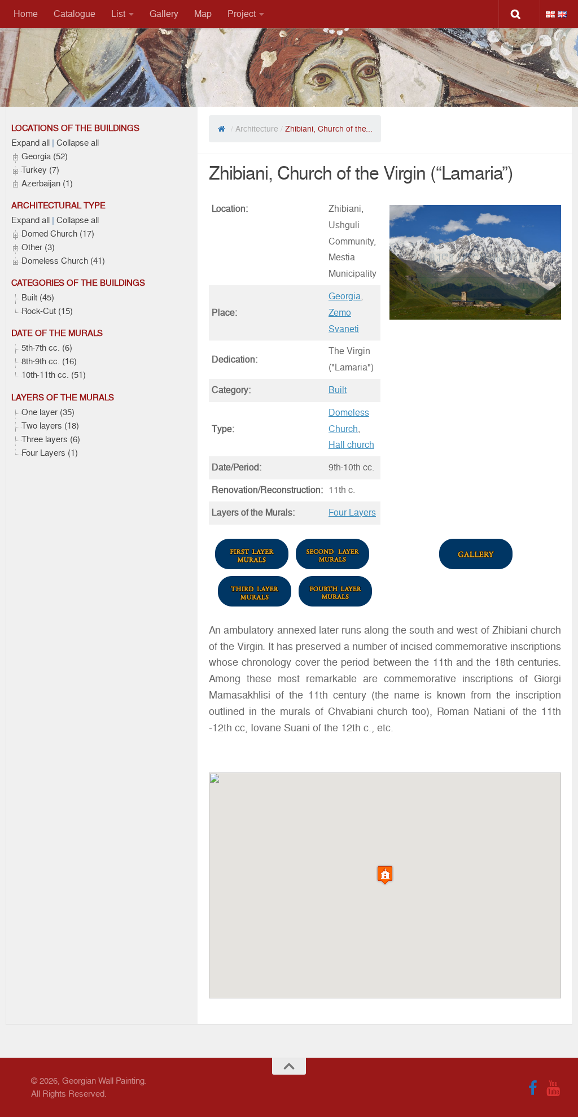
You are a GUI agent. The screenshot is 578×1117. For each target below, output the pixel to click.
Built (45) (37, 297)
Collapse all (77, 143)
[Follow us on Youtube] (553, 1088)
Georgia (345, 296)
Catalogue (74, 14)
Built (338, 390)
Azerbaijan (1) (47, 183)
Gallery (164, 14)
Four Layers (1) (49, 453)
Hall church (351, 445)
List (118, 14)
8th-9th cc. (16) (49, 361)
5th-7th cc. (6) (46, 348)
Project (241, 14)
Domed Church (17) (57, 233)
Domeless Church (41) (63, 261)
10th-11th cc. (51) (53, 375)
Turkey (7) (40, 170)
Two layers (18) (50, 425)
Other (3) (38, 247)
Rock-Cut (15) (47, 311)
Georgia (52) (44, 156)
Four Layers (352, 512)
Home (26, 14)
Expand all (30, 143)
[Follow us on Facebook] (533, 1088)
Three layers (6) (50, 439)
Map (203, 14)
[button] (385, 875)
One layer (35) (48, 412)
